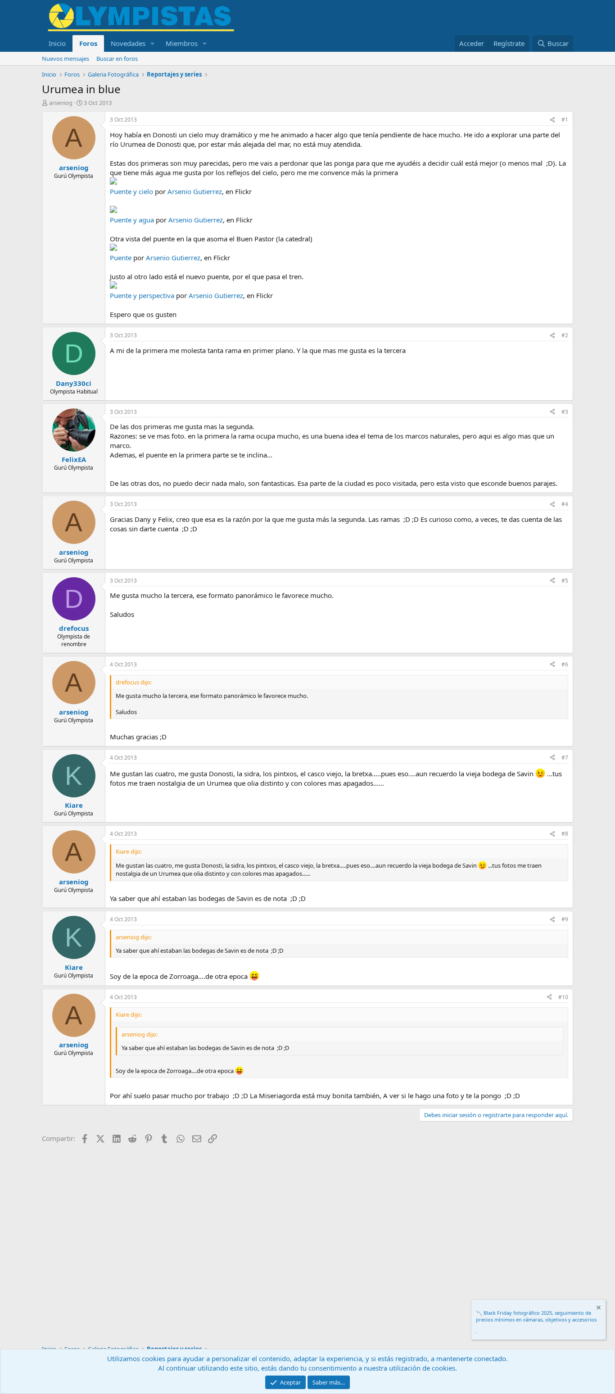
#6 (564, 664)
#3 (564, 412)
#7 (564, 757)
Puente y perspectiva (142, 295)
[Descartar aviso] (597, 1308)
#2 (564, 335)
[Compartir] (552, 120)
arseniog (60, 103)
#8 (564, 833)
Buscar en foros (117, 58)
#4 (564, 504)
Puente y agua (132, 219)
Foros (88, 43)
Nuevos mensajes (65, 58)
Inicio (57, 43)
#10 (563, 997)
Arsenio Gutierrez (194, 191)
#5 (564, 580)
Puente (120, 257)
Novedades (128, 43)
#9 (564, 919)
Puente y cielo (131, 191)
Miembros (182, 43)
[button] (152, 43)
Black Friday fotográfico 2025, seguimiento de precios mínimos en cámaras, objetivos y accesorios (536, 1316)
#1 (564, 119)
